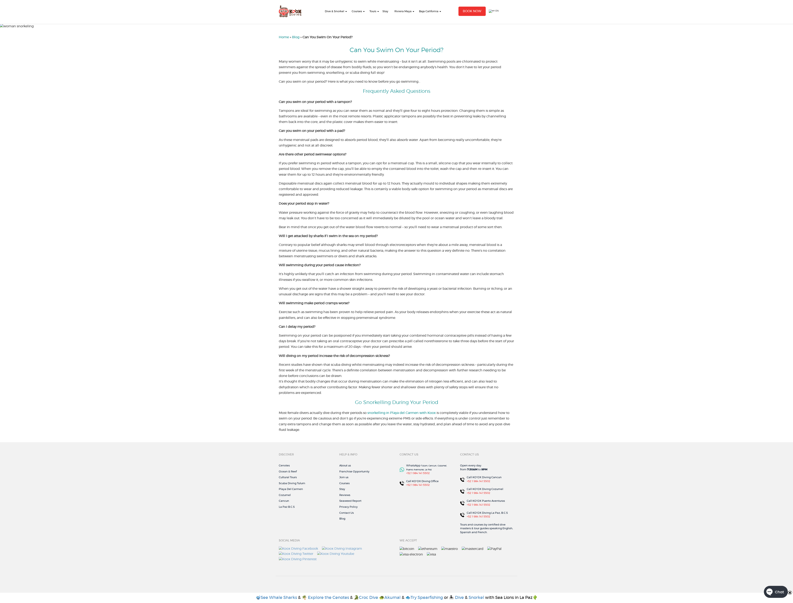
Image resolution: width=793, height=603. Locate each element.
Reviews (344, 495)
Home (284, 37)
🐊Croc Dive (366, 598)
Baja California (428, 11)
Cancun (284, 501)
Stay (385, 11)
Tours (372, 11)
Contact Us (346, 513)
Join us (343, 477)
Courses (357, 11)
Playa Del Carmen (291, 489)
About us (345, 465)
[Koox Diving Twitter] (296, 553)
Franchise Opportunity (354, 471)
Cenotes (284, 465)
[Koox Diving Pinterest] (298, 558)
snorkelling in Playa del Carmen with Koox (401, 413)
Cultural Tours (288, 477)
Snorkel (476, 598)
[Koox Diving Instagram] (342, 548)
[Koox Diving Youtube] (335, 553)
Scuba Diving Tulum (292, 483)
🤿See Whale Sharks (276, 598)
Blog (295, 37)
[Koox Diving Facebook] (298, 548)
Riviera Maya (403, 11)
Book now (472, 11)
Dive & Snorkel (334, 11)
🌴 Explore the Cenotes (326, 598)
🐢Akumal (390, 598)
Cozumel (285, 495)
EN (497, 11)
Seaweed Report (350, 501)
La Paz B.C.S (287, 507)
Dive (459, 598)
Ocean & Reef (288, 471)
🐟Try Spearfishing (424, 598)
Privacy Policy (348, 507)
